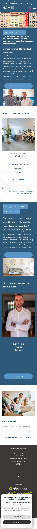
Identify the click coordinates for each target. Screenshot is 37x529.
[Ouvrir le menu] (34, 8)
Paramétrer (17, 517)
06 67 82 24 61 (18, 453)
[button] (9, 189)
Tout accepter (17, 522)
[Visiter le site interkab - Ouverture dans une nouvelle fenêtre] (24, 492)
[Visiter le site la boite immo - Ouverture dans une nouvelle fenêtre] (18, 488)
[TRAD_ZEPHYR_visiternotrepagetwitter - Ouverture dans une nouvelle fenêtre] (18, 476)
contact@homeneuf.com (18, 459)
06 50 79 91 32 (18, 456)
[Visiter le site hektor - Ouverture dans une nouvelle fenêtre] (10, 492)
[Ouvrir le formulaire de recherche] (30, 9)
